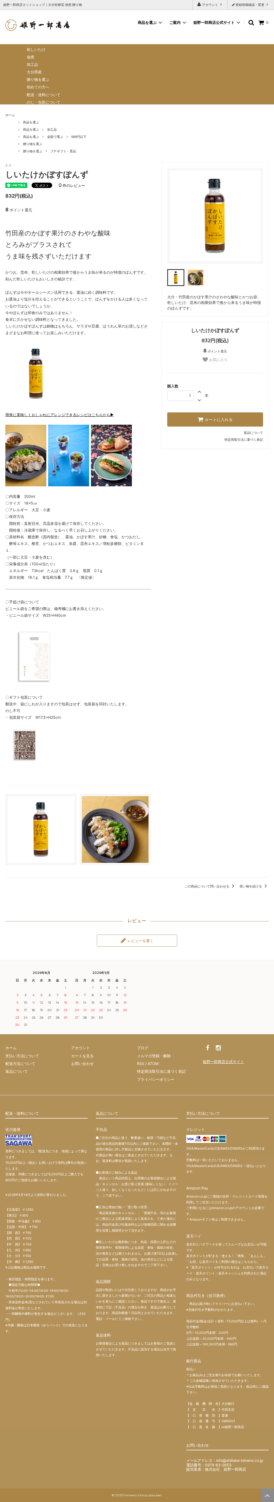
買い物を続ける (251, 886)
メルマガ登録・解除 (154, 1055)
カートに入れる (218, 419)
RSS (140, 1063)
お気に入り (218, 359)
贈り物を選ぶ (38, 79)
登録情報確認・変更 (250, 5)
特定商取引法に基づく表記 (243, 440)
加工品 (32, 64)
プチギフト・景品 (63, 151)
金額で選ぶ (55, 137)
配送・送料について (43, 94)
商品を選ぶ (31, 122)
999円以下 (78, 137)
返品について (253, 433)
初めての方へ (38, 87)
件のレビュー (72, 185)
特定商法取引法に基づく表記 (161, 1071)
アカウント (210, 5)
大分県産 (34, 72)
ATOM (153, 1063)
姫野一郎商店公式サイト (214, 22)
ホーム (10, 115)
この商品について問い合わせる (207, 886)
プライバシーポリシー (155, 1079)
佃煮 (30, 57)
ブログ (142, 1047)
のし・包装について (43, 102)
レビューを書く (140, 940)
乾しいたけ (36, 49)
